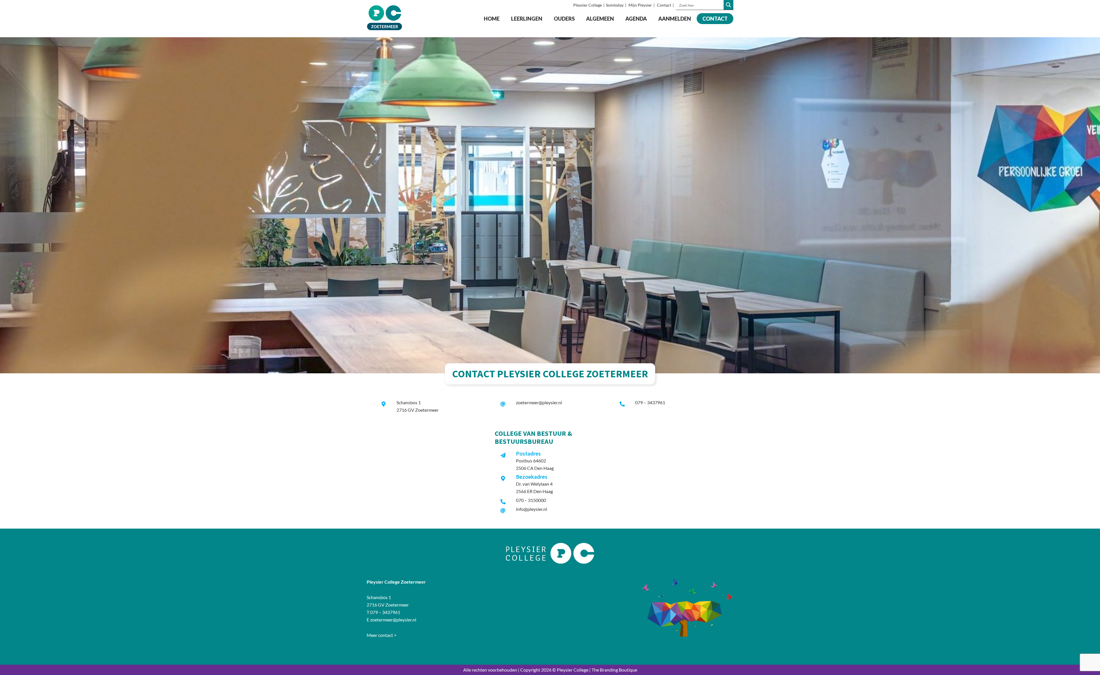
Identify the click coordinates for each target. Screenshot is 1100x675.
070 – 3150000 (531, 500)
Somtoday (615, 5)
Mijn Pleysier (640, 5)
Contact (664, 5)
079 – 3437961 (650, 402)
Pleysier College (587, 5)
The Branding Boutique (614, 669)
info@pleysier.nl (531, 509)
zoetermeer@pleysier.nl (539, 402)
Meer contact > (381, 635)
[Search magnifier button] (728, 5)
